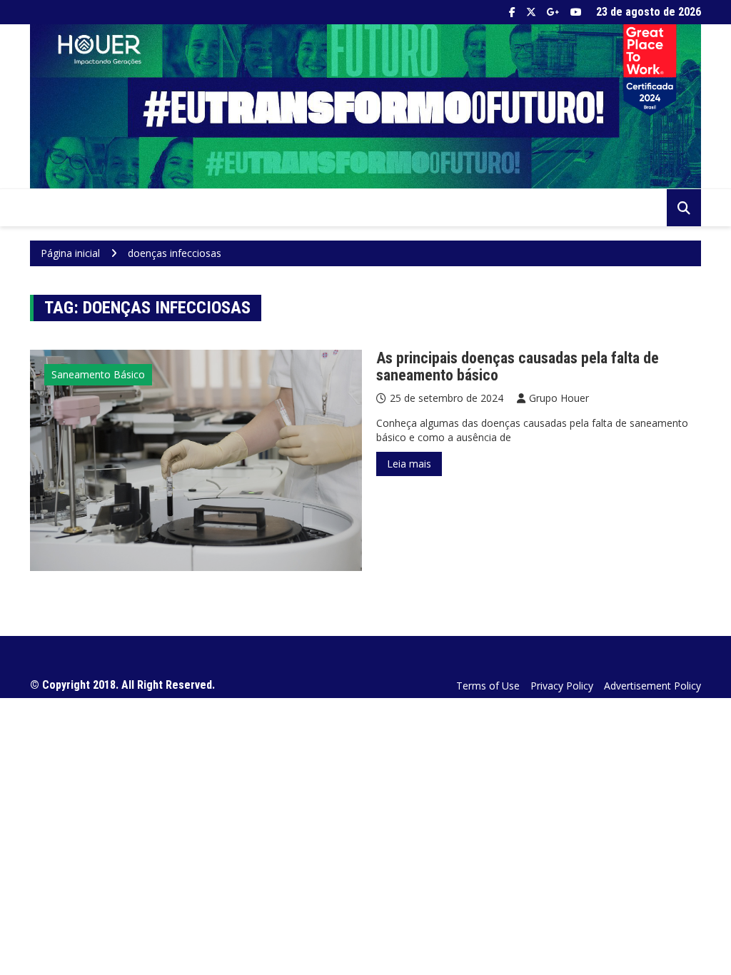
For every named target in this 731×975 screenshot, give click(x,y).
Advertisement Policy (652, 685)
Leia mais (409, 463)
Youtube (576, 12)
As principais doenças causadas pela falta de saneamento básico (517, 366)
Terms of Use (488, 685)
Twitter (531, 12)
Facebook (512, 12)
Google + (553, 12)
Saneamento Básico (98, 374)
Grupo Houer (559, 398)
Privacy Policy (561, 685)
